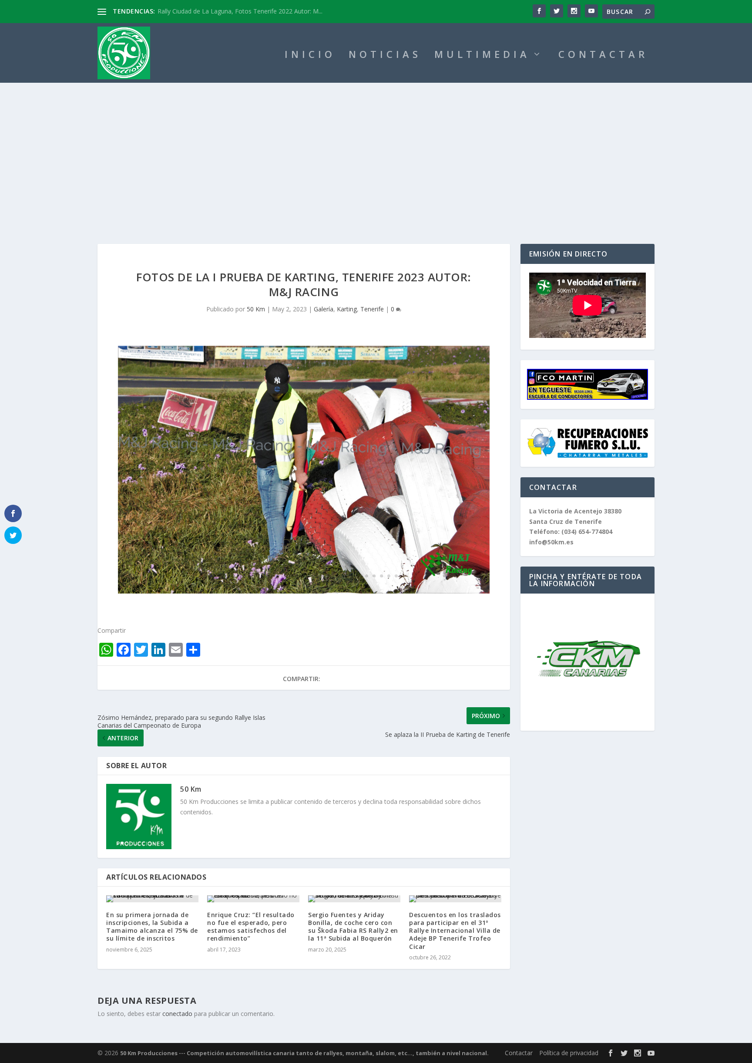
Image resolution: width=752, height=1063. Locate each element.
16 (322, 575)
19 (344, 575)
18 (337, 575)
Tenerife (372, 309)
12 (292, 575)
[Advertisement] (376, 148)
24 (381, 575)
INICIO (310, 56)
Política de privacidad (568, 1053)
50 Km (256, 309)
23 (374, 575)
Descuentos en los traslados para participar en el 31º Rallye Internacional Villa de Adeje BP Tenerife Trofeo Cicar (455, 931)
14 (307, 575)
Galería (323, 309)
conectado (177, 1013)
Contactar (519, 1053)
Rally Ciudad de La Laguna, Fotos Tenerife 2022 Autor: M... (240, 11)
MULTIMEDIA (482, 56)
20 (351, 575)
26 (396, 575)
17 (329, 575)
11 (285, 575)
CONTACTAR (603, 56)
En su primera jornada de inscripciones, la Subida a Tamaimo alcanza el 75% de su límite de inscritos (152, 927)
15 (314, 575)
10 (277, 575)
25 (388, 575)
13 (300, 575)
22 (366, 575)
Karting (347, 309)
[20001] (303, 591)
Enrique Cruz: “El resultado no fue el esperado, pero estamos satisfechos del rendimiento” (251, 927)
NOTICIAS (385, 56)
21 (359, 575)
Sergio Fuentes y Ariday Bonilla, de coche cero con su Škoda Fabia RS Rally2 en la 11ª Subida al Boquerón (353, 927)
